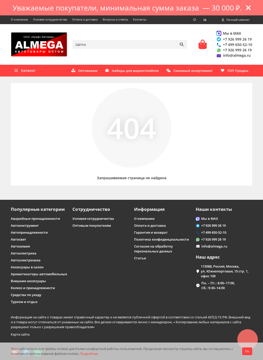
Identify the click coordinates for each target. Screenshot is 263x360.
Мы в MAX (232, 33)
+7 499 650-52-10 (237, 44)
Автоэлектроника (26, 260)
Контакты (139, 19)
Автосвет (18, 239)
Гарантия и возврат (151, 232)
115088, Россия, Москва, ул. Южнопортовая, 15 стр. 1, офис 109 (224, 271)
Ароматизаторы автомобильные (39, 274)
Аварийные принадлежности (35, 218)
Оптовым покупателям (91, 225)
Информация (149, 209)
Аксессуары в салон (27, 267)
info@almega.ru (237, 55)
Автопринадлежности (29, 232)
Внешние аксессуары (28, 281)
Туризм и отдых (24, 301)
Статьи (140, 258)
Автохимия (20, 246)
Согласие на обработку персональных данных (153, 248)
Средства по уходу (26, 294)
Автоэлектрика (23, 253)
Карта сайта (20, 334)
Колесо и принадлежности (33, 288)
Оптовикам (87, 70)
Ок (247, 351)
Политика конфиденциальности (161, 239)
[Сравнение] (205, 20)
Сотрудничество (91, 209)
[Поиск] (181, 44)
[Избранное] (195, 20)
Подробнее (89, 353)
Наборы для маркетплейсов (135, 70)
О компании (19, 19)
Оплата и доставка (85, 19)
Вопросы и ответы (115, 19)
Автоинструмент (25, 225)
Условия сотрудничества (50, 19)
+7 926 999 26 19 (237, 39)
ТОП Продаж (237, 70)
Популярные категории (38, 209)
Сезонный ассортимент (193, 70)
